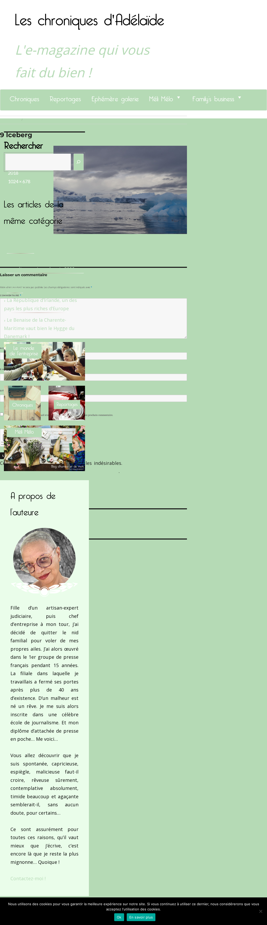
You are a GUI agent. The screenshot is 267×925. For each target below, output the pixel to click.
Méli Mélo (161, 97)
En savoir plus (141, 917)
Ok (119, 917)
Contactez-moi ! (28, 878)
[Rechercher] (79, 162)
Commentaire (10, 295)
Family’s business (213, 97)
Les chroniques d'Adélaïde (89, 16)
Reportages (65, 97)
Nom (4, 348)
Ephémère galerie (115, 97)
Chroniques (24, 97)
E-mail (5, 369)
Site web (6, 390)
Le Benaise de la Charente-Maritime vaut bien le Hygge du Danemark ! (39, 328)
